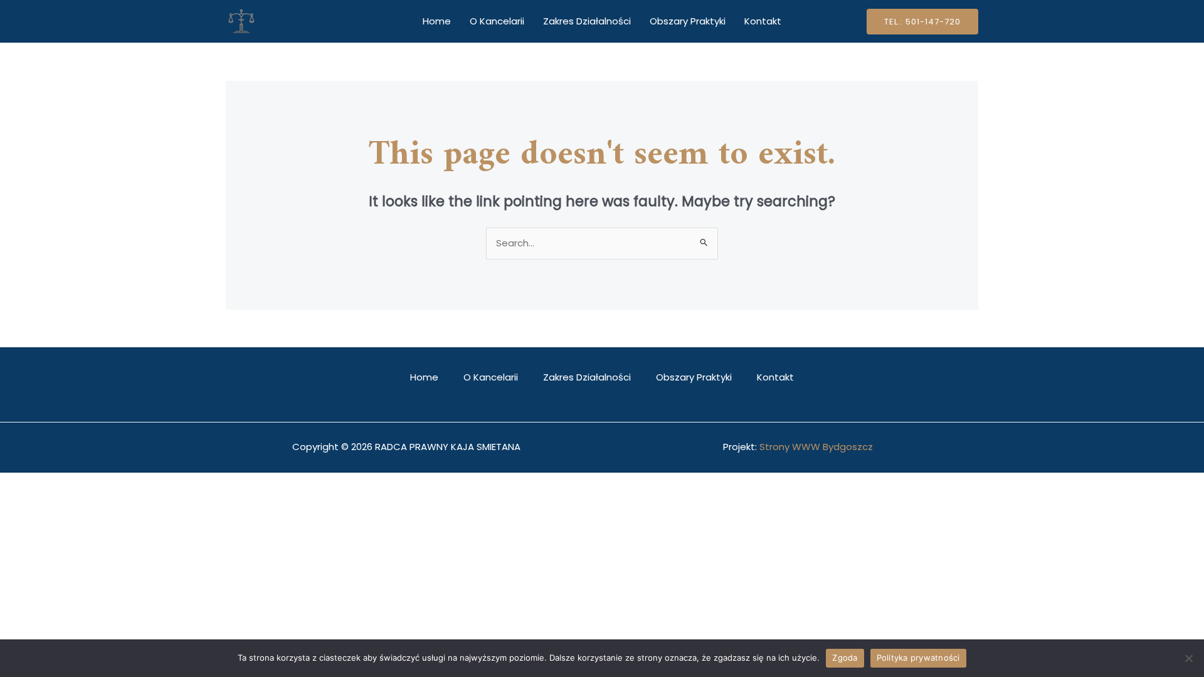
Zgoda (844, 658)
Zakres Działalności (587, 21)
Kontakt (762, 21)
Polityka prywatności (918, 658)
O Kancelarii (497, 21)
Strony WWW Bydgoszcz (816, 446)
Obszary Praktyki (688, 21)
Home (437, 21)
